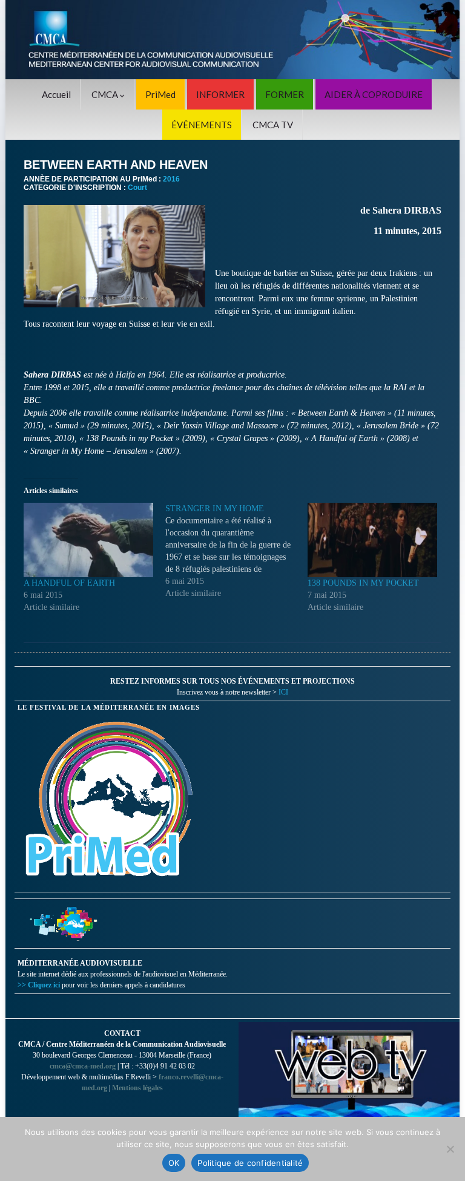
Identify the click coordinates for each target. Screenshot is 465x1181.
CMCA (105, 94)
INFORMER (220, 94)
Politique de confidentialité (250, 1163)
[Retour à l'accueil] (232, 39)
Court (137, 187)
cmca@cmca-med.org (83, 1066)
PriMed (160, 94)
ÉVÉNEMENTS (201, 124)
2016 (171, 179)
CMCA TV (272, 124)
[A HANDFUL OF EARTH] (88, 540)
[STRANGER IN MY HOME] (236, 551)
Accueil (56, 94)
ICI (283, 692)
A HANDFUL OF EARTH (69, 582)
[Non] (450, 1149)
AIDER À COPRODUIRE (374, 94)
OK (174, 1163)
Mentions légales (137, 1088)
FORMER (284, 94)
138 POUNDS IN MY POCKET (363, 582)
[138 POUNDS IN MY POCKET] (372, 540)
